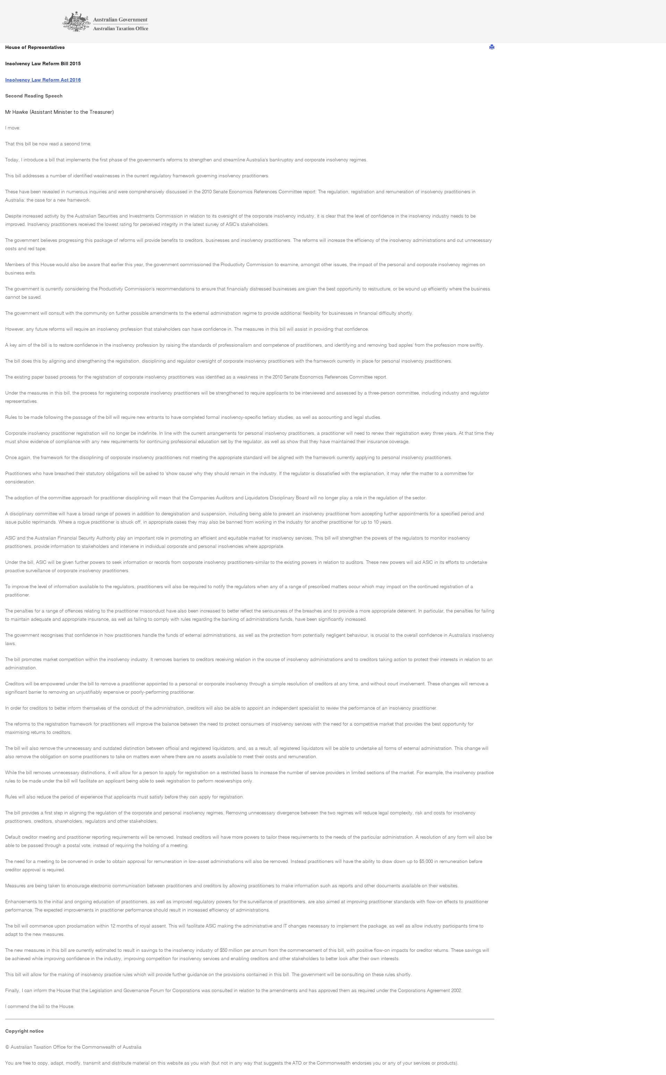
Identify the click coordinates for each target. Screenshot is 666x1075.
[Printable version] (491, 47)
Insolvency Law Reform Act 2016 (43, 80)
